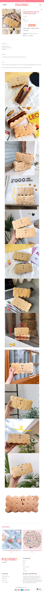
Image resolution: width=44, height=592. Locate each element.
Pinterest (23, 1)
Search (24, 568)
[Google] (29, 36)
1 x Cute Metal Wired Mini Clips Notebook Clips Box (12, 550)
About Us (24, 560)
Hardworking (30, 33)
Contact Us (25, 570)
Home (24, 9)
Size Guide (26, 30)
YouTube (24, 1)
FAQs (24, 564)
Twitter (22, 1)
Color (24, 19)
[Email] (31, 36)
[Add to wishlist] (19, 531)
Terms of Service (5, 582)
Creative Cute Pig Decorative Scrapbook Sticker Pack (32, 550)
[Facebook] (26, 36)
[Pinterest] (32, 36)
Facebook (19, 1)
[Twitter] (27, 36)
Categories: (25, 33)
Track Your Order (26, 566)
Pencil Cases (35, 33)
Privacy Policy (4, 580)
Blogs (24, 562)
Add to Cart (31, 25)
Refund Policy (4, 578)
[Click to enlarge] (4, 25)
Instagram (20, 1)
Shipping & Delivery (5, 576)
